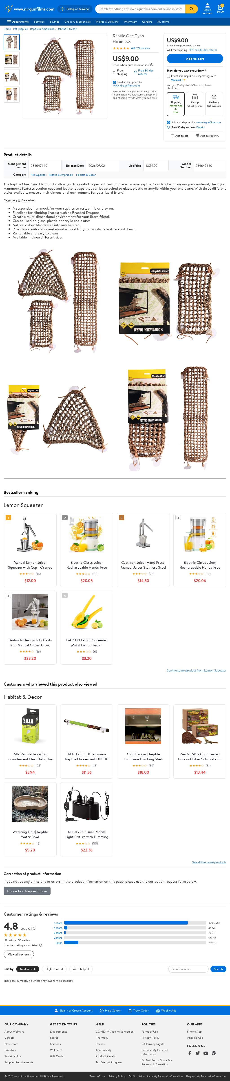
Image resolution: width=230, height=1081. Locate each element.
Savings (54, 21)
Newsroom (11, 1044)
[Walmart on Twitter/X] (197, 1053)
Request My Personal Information (155, 1052)
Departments (20, 21)
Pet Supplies (20, 29)
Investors (10, 1050)
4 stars (58, 927)
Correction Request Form (27, 890)
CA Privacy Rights (153, 1044)
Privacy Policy (150, 1038)
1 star (59, 942)
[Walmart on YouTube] (205, 1053)
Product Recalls (105, 1056)
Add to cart (195, 58)
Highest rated (54, 969)
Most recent (27, 969)
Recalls (100, 1044)
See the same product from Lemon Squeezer (196, 670)
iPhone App (194, 1031)
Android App (195, 1038)
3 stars (58, 932)
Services (39, 21)
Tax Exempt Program (109, 1062)
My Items (163, 21)
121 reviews (143, 48)
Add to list (181, 135)
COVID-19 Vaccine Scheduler (114, 1031)
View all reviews (19, 954)
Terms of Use (150, 1031)
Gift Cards (56, 1056)
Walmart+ (56, 1050)
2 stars (58, 937)
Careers (147, 21)
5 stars (58, 923)
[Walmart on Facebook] (189, 1053)
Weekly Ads (168, 1011)
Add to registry (209, 135)
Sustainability (12, 1056)
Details (200, 127)
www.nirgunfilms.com (126, 85)
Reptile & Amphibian (42, 29)
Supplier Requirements (18, 1062)
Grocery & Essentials (77, 21)
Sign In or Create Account (76, 1011)
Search (218, 969)
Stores (54, 1038)
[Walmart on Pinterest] (213, 1053)
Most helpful (81, 969)
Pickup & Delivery (107, 21)
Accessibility (104, 1050)
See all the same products (209, 862)
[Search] (191, 8)
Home (7, 29)
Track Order (141, 1011)
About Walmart (14, 1031)
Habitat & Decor (67, 29)
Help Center (113, 1011)
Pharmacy (130, 21)
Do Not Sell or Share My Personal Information (157, 1062)
